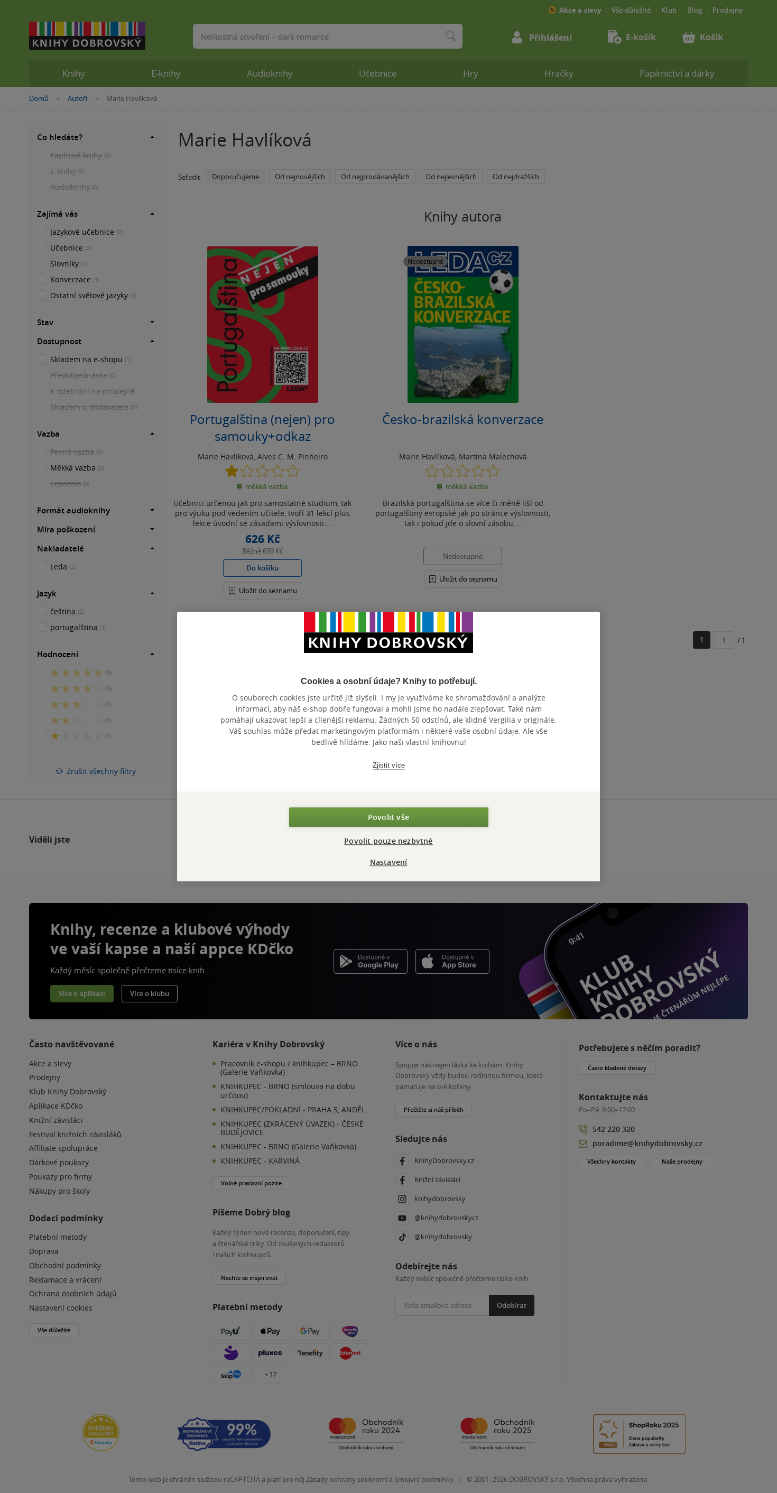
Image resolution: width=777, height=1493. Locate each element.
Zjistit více (389, 765)
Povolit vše (388, 817)
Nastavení (389, 862)
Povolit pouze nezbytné (388, 840)
